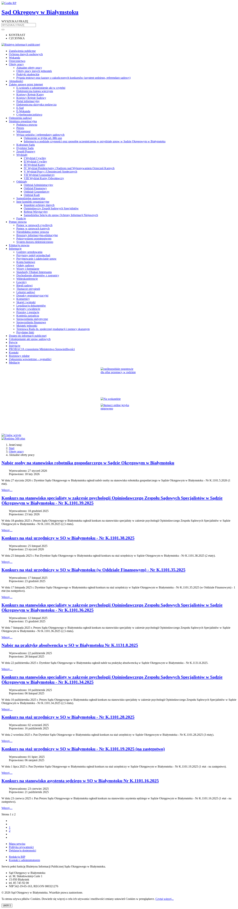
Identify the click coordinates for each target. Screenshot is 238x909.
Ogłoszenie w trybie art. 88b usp (43, 138)
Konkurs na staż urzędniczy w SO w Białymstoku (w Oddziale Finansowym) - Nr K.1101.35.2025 (93, 569)
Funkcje (21, 218)
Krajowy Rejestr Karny (30, 94)
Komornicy (23, 298)
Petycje (13, 342)
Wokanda (14, 57)
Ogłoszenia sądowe (20, 118)
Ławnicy (21, 282)
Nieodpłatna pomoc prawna (32, 231)
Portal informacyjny (28, 101)
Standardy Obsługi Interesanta (34, 272)
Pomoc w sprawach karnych (33, 228)
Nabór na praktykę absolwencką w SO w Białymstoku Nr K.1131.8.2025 (69, 645)
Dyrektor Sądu (25, 148)
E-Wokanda (23, 111)
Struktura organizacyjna (23, 121)
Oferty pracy (16, 64)
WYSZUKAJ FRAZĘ (14, 21)
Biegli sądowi (24, 285)
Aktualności (16, 81)
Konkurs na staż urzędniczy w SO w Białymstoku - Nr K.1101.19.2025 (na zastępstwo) (83, 748)
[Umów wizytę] (119, 435)
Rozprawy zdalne (19, 355)
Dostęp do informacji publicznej (27, 335)
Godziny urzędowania (29, 252)
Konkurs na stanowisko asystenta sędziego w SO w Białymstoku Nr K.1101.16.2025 (80, 780)
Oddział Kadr (32, 195)
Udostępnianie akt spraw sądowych (30, 339)
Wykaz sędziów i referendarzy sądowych (40, 134)
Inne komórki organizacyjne (32, 201)
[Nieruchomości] (119, 399)
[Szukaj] (2, 29)
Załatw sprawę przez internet (26, 84)
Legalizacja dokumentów (31, 305)
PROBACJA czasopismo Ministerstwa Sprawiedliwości (42, 349)
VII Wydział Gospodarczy (39, 174)
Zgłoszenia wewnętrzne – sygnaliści (30, 359)
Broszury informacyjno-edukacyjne (37, 235)
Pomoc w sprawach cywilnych (34, 225)
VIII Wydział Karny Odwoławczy (44, 178)
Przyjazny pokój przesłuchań (33, 255)
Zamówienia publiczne (22, 50)
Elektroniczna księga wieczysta (34, 91)
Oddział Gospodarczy (36, 191)
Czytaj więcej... (164, 898)
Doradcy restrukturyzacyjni (32, 295)
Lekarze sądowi (25, 292)
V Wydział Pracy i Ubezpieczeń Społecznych (50, 171)
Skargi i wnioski (26, 302)
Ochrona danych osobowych (26, 54)
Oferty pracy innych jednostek (34, 71)
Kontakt (13, 352)
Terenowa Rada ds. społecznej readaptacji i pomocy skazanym (53, 329)
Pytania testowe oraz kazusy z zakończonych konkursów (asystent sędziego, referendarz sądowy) (73, 77)
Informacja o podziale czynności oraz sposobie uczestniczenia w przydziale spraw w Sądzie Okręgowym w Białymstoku (94, 141)
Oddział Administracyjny (38, 185)
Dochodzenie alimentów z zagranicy (37, 275)
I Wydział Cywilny (35, 158)
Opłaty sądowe (25, 265)
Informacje (15, 248)
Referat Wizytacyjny (36, 211)
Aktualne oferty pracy (29, 67)
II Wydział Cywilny (35, 161)
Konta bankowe (25, 262)
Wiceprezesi (23, 131)
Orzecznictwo (17, 61)
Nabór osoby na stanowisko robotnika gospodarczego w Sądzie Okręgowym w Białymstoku (87, 462)
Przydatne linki (25, 332)
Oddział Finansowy (35, 188)
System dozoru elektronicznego (34, 241)
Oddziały (21, 181)
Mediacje (14, 362)
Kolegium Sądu (25, 144)
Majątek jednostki (26, 325)
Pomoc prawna (18, 221)
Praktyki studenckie (27, 74)
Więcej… (6, 490)
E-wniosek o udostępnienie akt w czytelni (40, 87)
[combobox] (18, 25)
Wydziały (22, 154)
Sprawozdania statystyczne (32, 319)
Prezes (20, 128)
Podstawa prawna (26, 124)
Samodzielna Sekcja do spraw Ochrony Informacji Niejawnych (61, 215)
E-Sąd (20, 107)
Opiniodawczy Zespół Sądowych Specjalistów (51, 208)
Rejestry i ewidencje (28, 309)
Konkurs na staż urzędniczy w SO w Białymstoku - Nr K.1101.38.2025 (67, 538)
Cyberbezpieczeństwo (29, 114)
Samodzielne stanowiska (30, 198)
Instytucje (14, 345)
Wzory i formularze (27, 268)
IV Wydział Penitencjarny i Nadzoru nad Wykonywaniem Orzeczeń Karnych (69, 168)
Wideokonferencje (27, 278)
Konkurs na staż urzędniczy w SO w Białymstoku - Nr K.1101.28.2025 (67, 717)
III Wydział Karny (34, 164)
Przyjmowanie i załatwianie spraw (36, 258)
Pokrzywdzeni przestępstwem (33, 238)
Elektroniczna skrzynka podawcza (36, 104)
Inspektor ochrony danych (39, 205)
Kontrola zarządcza (27, 315)
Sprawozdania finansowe (31, 322)
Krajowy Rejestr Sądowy (31, 97)
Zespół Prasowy (25, 151)
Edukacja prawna (19, 245)
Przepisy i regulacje (27, 312)
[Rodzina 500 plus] (119, 438)
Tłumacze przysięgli (28, 288)
